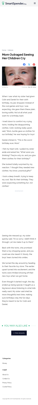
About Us (5, 374)
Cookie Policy (7, 387)
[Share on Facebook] (24, 65)
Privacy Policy (7, 382)
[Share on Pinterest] (34, 65)
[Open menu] (35, 3)
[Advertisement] (19, 26)
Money (4, 363)
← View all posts (19, 333)
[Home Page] (14, 3)
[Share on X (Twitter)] (29, 65)
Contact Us (6, 378)
